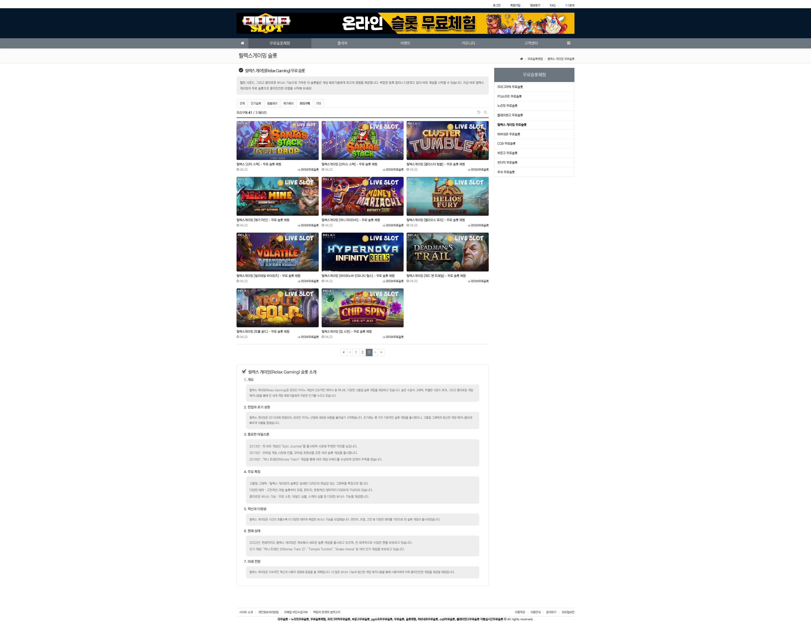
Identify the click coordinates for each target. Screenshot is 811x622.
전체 (242, 103)
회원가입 (515, 5)
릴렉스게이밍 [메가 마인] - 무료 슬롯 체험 (263, 220)
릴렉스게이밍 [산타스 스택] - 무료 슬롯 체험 (349, 164)
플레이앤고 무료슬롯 (510, 115)
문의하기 (551, 612)
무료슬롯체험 (535, 59)
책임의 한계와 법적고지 (326, 612)
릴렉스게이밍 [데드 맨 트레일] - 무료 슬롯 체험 (436, 276)
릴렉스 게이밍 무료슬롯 (560, 59)
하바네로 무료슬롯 (508, 134)
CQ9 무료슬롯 (506, 143)
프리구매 (304, 103)
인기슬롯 (256, 103)
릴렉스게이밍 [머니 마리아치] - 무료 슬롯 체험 (351, 220)
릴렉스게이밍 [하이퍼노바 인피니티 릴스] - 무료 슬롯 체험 (358, 276)
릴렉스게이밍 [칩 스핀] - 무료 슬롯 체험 (347, 331)
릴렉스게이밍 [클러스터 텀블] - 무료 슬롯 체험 (436, 164)
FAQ (552, 5)
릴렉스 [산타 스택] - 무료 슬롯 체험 (259, 164)
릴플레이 (272, 103)
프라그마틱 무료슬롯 (510, 87)
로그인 (497, 5)
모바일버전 (568, 612)
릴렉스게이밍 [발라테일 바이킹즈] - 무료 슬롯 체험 (268, 276)
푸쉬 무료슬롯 (506, 172)
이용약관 (520, 612)
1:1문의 (569, 5)
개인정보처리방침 (268, 612)
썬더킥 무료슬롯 (507, 162)
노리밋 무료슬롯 (507, 106)
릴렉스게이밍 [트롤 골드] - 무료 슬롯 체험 (263, 331)
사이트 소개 (246, 612)
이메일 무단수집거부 (296, 612)
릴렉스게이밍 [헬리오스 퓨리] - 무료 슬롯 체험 (436, 220)
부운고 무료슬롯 (507, 153)
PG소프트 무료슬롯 (509, 96)
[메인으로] (242, 43)
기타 (318, 103)
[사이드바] (568, 43)
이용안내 (536, 612)
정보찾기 (535, 5)
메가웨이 (288, 103)
